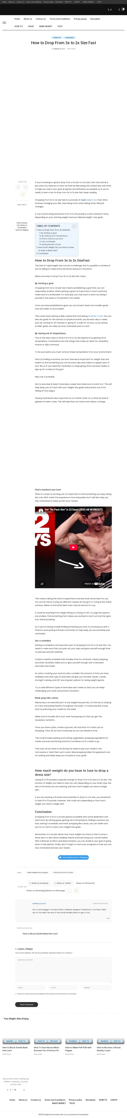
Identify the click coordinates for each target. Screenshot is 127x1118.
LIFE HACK (69, 37)
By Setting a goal (49, 233)
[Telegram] (116, 9)
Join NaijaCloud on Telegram (75, 857)
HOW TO (57, 37)
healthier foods (95, 316)
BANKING (9, 1041)
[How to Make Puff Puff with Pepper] (79, 1034)
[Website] (105, 918)
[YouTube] (113, 9)
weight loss (91, 199)
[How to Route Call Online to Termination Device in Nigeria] (22, 213)
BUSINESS (73, 1041)
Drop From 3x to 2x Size (63, 872)
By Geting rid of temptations (55, 236)
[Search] (123, 22)
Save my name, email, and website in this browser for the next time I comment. (47, 994)
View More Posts (100, 903)
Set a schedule (48, 241)
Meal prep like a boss (51, 244)
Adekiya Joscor (59, 49)
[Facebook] (109, 9)
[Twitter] (111, 9)
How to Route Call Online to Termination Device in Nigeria (22, 226)
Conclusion (43, 253)
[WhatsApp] (119, 9)
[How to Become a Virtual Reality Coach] (111, 1034)
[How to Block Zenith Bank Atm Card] (16, 1034)
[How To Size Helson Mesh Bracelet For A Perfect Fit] (48, 1034)
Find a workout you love (52, 238)
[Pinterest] (13, 1090)
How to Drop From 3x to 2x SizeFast (54, 230)
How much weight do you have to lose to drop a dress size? (56, 249)
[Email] (23, 194)
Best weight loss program (38, 872)
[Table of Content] (74, 226)
